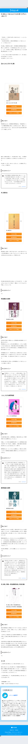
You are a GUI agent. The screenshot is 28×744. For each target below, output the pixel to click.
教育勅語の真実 (10, 508)
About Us (12, 730)
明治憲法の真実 (10, 319)
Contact (16, 730)
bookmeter (24, 186)
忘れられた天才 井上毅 (11, 102)
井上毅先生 (8, 230)
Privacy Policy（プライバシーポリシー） (14, 732)
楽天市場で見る (14, 109)
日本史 (8, 681)
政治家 (7, 683)
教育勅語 (11, 683)
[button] (27, 7)
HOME (15, 727)
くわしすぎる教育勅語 (11, 416)
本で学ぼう (16, 683)
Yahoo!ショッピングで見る (14, 240)
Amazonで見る (14, 106)
